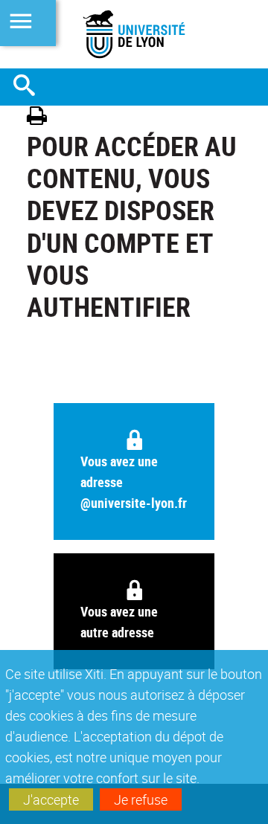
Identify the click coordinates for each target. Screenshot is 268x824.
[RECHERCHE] (30, 87)
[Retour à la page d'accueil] (134, 34)
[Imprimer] (42, 118)
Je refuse (141, 799)
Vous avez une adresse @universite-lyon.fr (133, 482)
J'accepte (51, 799)
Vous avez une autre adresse (119, 621)
